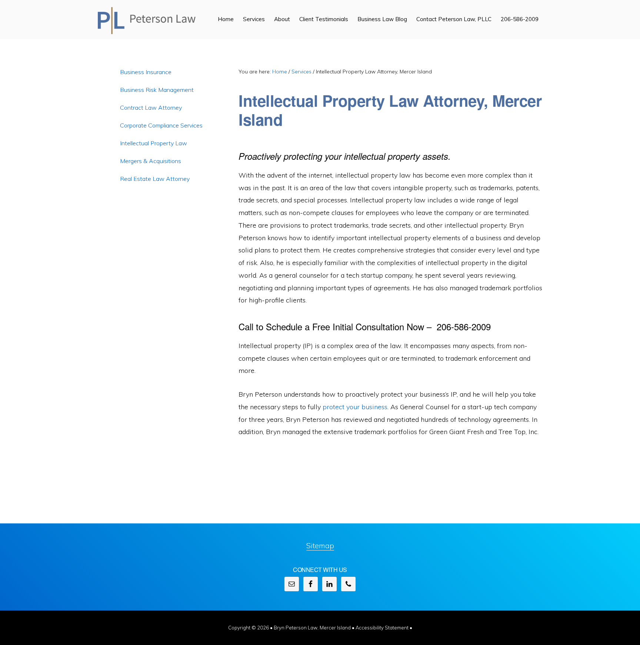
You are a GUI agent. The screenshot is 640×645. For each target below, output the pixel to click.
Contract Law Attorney (151, 107)
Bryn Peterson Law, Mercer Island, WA (147, 20)
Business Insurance (145, 72)
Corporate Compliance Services (161, 125)
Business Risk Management (157, 89)
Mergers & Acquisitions (150, 161)
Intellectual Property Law (153, 143)
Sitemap (320, 545)
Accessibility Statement (383, 628)
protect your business (355, 407)
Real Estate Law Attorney (155, 178)
